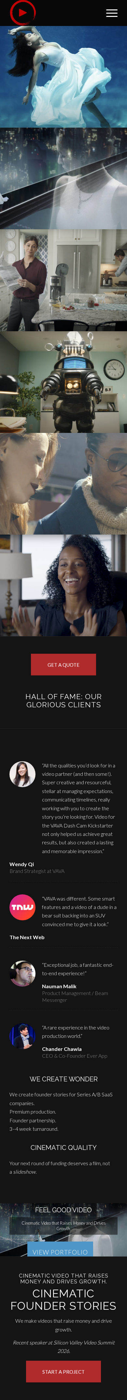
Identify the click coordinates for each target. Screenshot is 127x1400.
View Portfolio (60, 1252)
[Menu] (109, 13)
